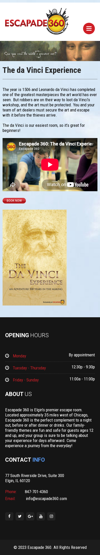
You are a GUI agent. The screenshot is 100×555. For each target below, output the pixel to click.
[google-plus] (30, 516)
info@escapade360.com (46, 498)
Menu (89, 28)
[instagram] (51, 516)
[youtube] (41, 516)
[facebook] (9, 516)
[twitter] (20, 516)
